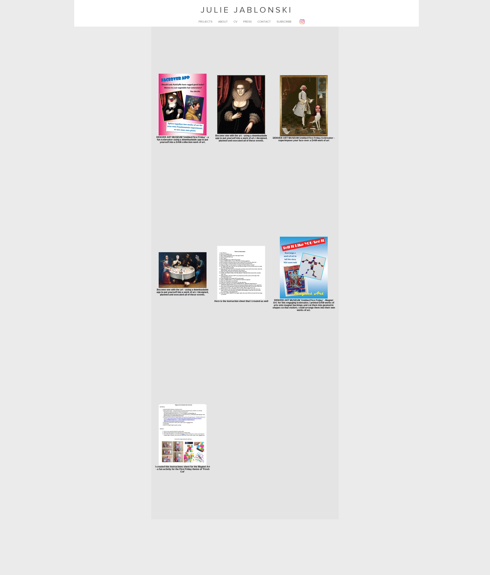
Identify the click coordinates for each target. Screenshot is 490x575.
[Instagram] (302, 21)
